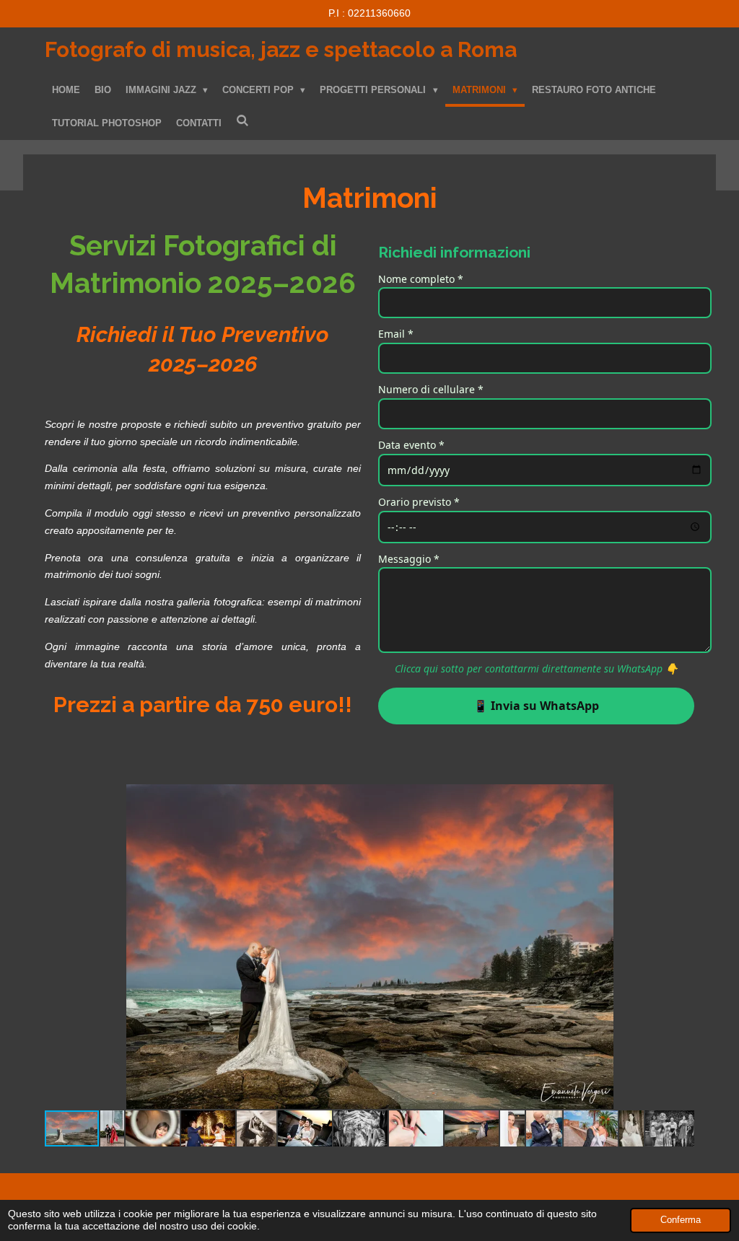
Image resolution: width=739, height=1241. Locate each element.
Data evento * (411, 445)
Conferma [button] (680, 1220)
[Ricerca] (242, 121)
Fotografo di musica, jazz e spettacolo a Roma (281, 49)
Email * (396, 334)
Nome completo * (420, 279)
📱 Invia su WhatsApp (536, 706)
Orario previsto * (419, 502)
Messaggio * (409, 559)
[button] (681, 797)
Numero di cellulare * (431, 389)
